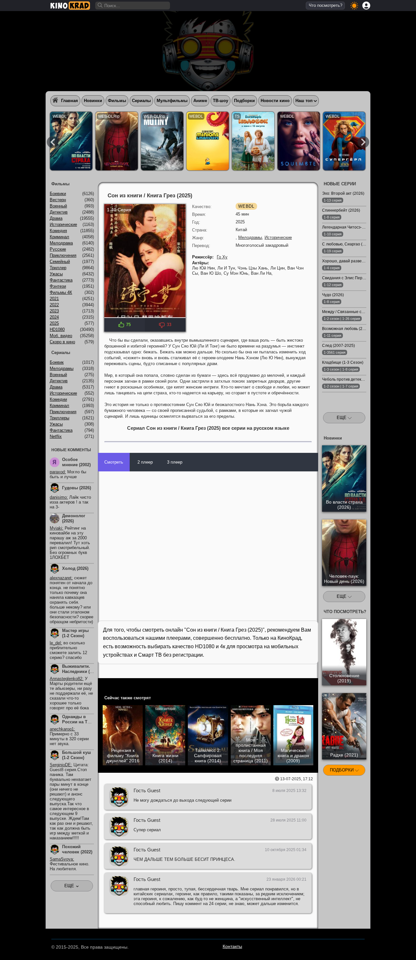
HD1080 (57, 329)
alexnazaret (61, 577)
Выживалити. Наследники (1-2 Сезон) (77, 671)
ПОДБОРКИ (342, 770)
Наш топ (304, 100)
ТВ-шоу (220, 100)
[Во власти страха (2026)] (71, 141)
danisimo (58, 497)
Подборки (244, 100)
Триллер (58, 267)
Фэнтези (58, 286)
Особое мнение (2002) (76, 462)
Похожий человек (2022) (77, 849)
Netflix (56, 436)
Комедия (58, 230)
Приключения (63, 255)
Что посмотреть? (325, 5)
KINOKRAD (70, 5)
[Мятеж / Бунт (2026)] (162, 141)
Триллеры (59, 417)
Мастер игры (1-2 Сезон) (75, 633)
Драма (56, 218)
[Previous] (52, 142)
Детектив (59, 212)
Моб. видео (61, 335)
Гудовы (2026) (76, 487)
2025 (54, 323)
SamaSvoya (61, 859)
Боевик (57, 362)
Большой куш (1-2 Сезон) (76, 755)
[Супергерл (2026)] (344, 141)
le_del (55, 642)
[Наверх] (387, 946)
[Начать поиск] (100, 5)
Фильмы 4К (61, 292)
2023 (54, 311)
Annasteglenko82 (66, 678)
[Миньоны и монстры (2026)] (207, 141)
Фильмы (117, 100)
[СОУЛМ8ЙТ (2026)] (298, 141)
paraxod (57, 471)
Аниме (200, 100)
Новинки (93, 100)
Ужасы (56, 273)
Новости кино (275, 100)
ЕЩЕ (342, 417)
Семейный (60, 261)
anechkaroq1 (62, 729)
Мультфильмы (172, 100)
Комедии (58, 399)
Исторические (278, 237)
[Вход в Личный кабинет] (366, 5)
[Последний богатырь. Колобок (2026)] (253, 141)
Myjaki (56, 528)
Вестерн (58, 199)
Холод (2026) (75, 568)
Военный (58, 206)
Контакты (232, 946)
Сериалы (141, 100)
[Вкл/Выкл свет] (309, 684)
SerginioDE (60, 764)
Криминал (59, 236)
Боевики (58, 193)
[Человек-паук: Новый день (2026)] (116, 141)
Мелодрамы (250, 237)
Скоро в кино (62, 341)
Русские (58, 249)
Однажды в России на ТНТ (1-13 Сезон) (77, 722)
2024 (54, 317)
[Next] (363, 142)
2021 (54, 298)
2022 (54, 304)
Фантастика (61, 280)
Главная (69, 100)
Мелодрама (61, 243)
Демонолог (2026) (73, 518)
